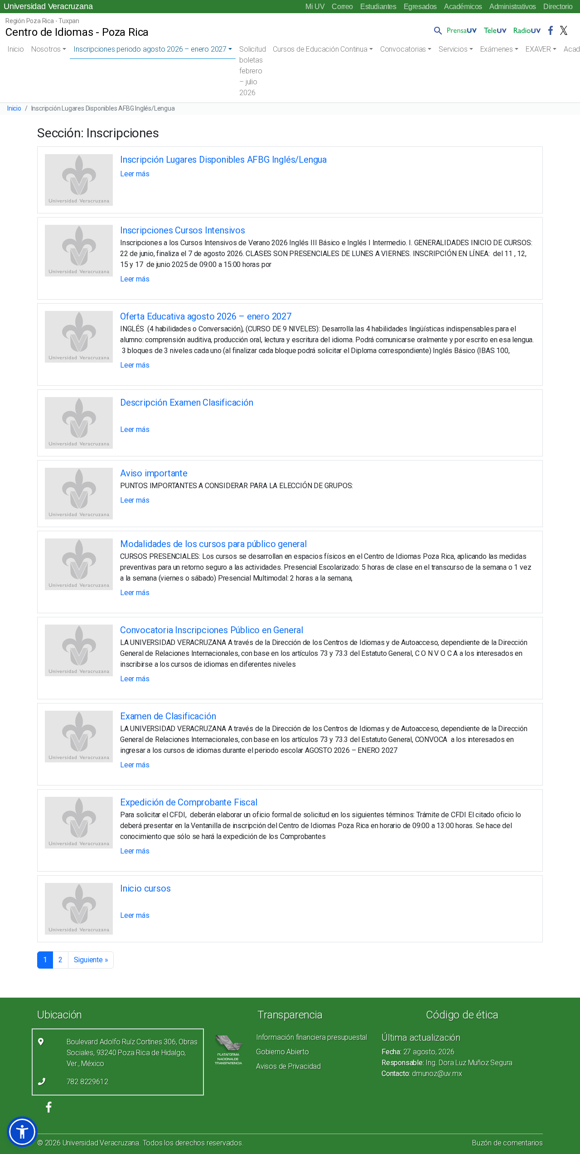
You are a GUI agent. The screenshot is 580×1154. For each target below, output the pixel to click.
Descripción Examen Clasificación (186, 402)
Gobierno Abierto (282, 1051)
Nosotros (46, 49)
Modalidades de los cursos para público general (213, 543)
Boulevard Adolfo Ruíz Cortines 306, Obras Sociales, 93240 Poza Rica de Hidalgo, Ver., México (132, 1053)
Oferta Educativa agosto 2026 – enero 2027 (205, 316)
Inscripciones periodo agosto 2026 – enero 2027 (150, 49)
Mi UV (314, 6)
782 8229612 (87, 1081)
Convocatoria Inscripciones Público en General (211, 630)
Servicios (453, 49)
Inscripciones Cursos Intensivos (182, 230)
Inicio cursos (145, 888)
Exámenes (496, 49)
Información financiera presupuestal (311, 1037)
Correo (342, 6)
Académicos (463, 6)
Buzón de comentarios (507, 1143)
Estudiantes (378, 6)
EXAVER (538, 49)
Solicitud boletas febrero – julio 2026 (252, 71)
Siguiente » (91, 959)
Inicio (15, 49)
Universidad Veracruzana (48, 6)
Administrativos (512, 6)
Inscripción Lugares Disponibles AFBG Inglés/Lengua (223, 159)
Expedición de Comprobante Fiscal (188, 802)
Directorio (558, 6)
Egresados (420, 6)
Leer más (134, 174)
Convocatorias (403, 49)
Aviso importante (154, 473)
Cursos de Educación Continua (320, 49)
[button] (436, 30)
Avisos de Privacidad (288, 1066)
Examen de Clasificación (168, 716)
